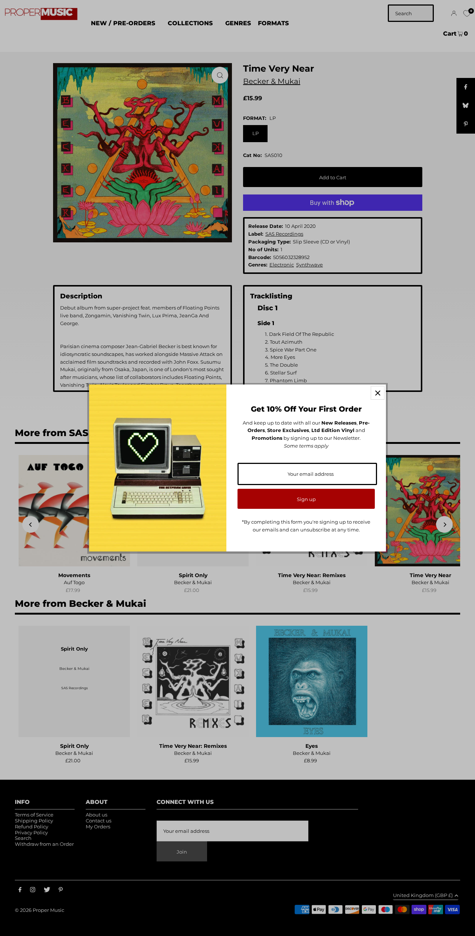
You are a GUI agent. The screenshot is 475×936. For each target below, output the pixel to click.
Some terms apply (306, 446)
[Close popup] (377, 392)
